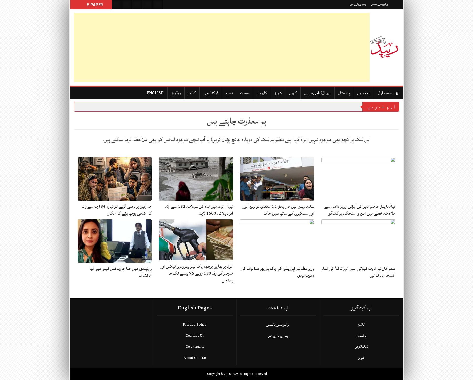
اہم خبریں (364, 93)
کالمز (192, 93)
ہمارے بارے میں (358, 4)
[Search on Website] (117, 4)
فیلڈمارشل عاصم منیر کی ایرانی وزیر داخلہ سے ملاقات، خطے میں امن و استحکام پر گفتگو (359, 210)
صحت (244, 93)
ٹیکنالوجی (210, 93)
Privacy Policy (195, 324)
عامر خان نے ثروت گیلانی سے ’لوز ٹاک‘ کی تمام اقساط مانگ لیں (358, 272)
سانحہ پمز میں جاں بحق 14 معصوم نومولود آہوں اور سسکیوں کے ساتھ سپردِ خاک (278, 210)
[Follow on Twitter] (137, 4)
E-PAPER (94, 4)
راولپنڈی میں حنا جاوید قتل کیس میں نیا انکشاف (121, 272)
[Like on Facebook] (127, 4)
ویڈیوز (176, 93)
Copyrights (195, 346)
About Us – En (195, 357)
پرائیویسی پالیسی (379, 4)
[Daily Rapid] (384, 47)
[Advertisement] (222, 47)
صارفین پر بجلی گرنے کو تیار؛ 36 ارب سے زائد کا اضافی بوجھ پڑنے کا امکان (117, 210)
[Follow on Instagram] (158, 4)
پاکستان (344, 93)
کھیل (293, 93)
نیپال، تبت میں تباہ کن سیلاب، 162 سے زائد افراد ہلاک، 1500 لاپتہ (199, 210)
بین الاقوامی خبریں (317, 93)
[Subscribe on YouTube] (148, 4)
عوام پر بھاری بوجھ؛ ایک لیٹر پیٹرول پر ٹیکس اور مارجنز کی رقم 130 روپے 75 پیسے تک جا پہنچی (197, 273)
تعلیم (229, 93)
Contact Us (195, 335)
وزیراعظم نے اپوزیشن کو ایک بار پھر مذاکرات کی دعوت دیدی (277, 272)
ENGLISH (155, 93)
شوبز (278, 93)
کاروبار (262, 93)
